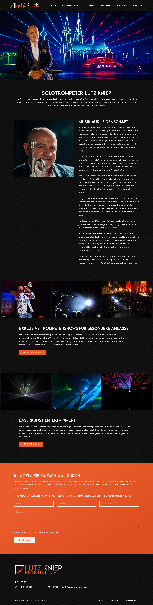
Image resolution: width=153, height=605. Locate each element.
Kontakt (137, 5)
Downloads (122, 5)
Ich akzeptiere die (37, 532)
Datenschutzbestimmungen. (46, 532)
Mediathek (106, 5)
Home (53, 5)
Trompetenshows (70, 5)
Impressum (131, 600)
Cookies (100, 600)
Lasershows (90, 5)
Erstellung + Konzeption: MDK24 (31, 600)
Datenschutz (115, 600)
